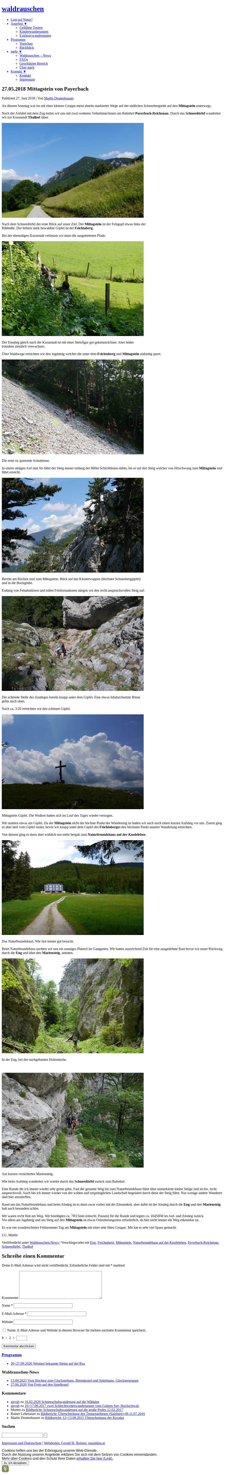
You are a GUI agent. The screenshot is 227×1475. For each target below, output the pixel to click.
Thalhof (27, 1246)
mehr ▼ (16, 51)
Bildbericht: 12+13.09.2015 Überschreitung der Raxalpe (84, 1418)
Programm (18, 39)
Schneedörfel (11, 1246)
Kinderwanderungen (34, 31)
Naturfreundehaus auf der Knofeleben (159, 1242)
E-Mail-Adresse (14, 1314)
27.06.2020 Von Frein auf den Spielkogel (39, 1384)
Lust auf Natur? (22, 19)
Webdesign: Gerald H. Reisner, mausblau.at (74, 1443)
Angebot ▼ (19, 23)
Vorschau (26, 43)
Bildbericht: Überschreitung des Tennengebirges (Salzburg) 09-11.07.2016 (93, 1414)
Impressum (27, 79)
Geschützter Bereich (34, 63)
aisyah (15, 1402)
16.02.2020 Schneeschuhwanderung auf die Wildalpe (62, 1402)
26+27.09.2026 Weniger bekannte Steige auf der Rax (48, 1363)
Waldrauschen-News (44, 1242)
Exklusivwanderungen (35, 35)
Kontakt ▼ (18, 71)
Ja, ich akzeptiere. (15, 1463)
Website (7, 1322)
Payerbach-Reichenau (203, 1242)
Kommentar (10, 1298)
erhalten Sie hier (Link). (94, 1458)
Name (7, 1305)
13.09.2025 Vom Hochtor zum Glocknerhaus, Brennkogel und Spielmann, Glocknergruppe (75, 1380)
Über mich (27, 67)
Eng (93, 1242)
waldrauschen (23, 9)
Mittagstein (123, 1242)
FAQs (24, 59)
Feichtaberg (106, 1242)
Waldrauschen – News (35, 55)
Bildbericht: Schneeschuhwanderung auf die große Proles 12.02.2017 (74, 1410)
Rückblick (27, 47)
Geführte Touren (31, 27)
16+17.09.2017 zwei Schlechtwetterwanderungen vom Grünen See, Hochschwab (82, 1406)
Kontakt (25, 75)
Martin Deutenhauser (59, 98)
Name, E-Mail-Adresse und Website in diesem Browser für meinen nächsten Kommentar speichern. (76, 1330)
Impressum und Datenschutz (21, 1443)
